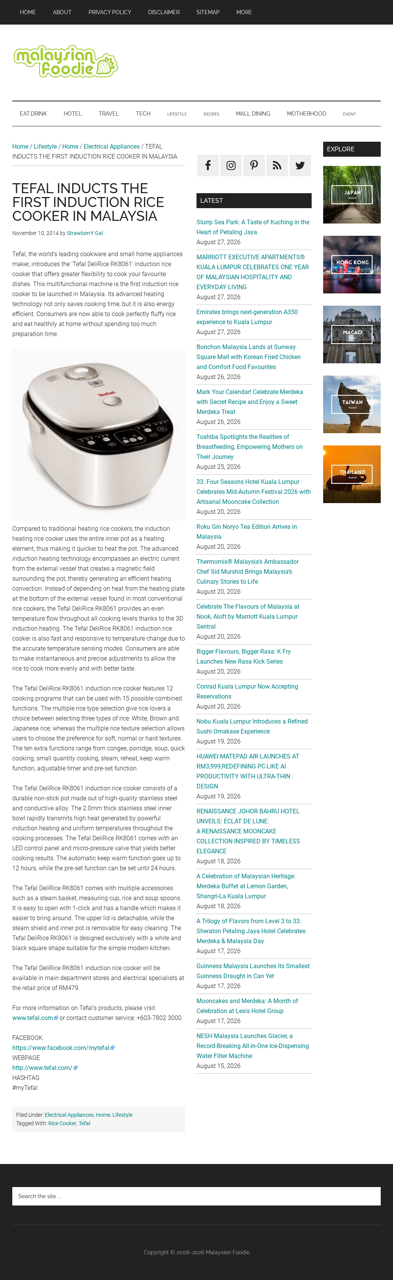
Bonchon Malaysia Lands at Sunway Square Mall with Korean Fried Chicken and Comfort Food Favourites (248, 357)
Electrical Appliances (112, 146)
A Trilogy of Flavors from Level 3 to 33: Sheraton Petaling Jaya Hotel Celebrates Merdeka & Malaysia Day (250, 931)
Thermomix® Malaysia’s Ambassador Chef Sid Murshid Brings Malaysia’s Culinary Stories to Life (247, 571)
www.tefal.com (32, 1018)
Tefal (84, 1123)
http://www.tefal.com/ (42, 1067)
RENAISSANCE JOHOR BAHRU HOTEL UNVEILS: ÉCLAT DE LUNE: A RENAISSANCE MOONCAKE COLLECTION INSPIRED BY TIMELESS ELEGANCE (248, 831)
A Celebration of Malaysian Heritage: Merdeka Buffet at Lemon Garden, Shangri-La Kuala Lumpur (246, 886)
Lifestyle (45, 146)
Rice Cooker (62, 1123)
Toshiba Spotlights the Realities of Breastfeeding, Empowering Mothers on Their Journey (249, 446)
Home (20, 146)
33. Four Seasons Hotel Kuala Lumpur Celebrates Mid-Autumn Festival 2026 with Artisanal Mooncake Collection (253, 491)
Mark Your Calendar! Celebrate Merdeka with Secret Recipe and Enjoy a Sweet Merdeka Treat (249, 402)
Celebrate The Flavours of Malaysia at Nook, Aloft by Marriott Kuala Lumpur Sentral (247, 616)
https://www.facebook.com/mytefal (60, 1047)
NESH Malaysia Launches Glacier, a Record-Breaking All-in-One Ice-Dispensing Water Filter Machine (252, 1046)
